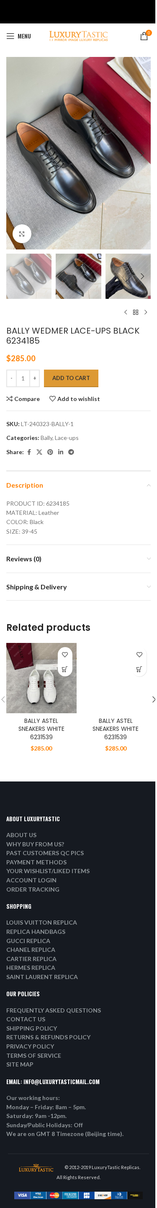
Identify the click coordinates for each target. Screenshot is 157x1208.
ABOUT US (21, 834)
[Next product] (146, 312)
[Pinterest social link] (50, 452)
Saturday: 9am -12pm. (36, 1115)
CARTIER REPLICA (31, 958)
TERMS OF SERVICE (33, 1055)
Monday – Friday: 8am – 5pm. (46, 1106)
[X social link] (39, 452)
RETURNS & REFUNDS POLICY (48, 1037)
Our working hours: (33, 1097)
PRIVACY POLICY (30, 1046)
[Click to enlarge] (22, 233)
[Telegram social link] (71, 452)
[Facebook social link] (29, 452)
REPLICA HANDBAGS (35, 931)
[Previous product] (126, 312)
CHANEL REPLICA (30, 949)
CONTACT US (25, 1019)
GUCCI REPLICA (28, 940)
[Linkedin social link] (61, 452)
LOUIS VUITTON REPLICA (41, 922)
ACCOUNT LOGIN (31, 880)
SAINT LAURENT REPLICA (42, 976)
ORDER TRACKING (32, 889)
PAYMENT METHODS (36, 862)
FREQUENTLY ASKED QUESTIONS (53, 1010)
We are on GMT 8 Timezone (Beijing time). (65, 1133)
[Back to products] (136, 312)
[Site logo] (78, 35)
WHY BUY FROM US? (35, 844)
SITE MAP (19, 1064)
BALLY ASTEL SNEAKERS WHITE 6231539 (41, 729)
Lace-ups (67, 437)
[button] (14, 153)
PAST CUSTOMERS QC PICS (45, 852)
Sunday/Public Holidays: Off (44, 1124)
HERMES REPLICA (30, 967)
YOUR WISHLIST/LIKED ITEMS (48, 870)
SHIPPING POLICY (31, 1028)
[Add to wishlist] (65, 654)
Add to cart (71, 378)
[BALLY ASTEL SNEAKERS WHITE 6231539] (41, 678)
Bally (46, 437)
